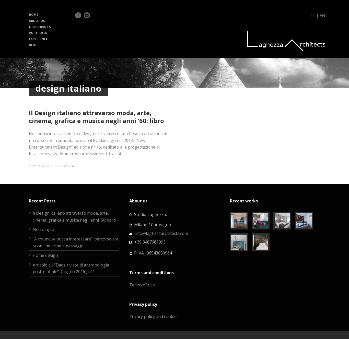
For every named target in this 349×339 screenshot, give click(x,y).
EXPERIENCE (38, 39)
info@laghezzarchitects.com (161, 233)
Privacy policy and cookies (154, 316)
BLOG (33, 45)
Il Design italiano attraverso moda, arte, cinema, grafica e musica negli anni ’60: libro (96, 116)
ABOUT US (37, 21)
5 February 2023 (40, 165)
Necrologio (43, 229)
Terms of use (142, 285)
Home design (45, 255)
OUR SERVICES (40, 27)
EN (322, 15)
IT (313, 15)
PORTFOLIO (38, 33)
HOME (33, 15)
